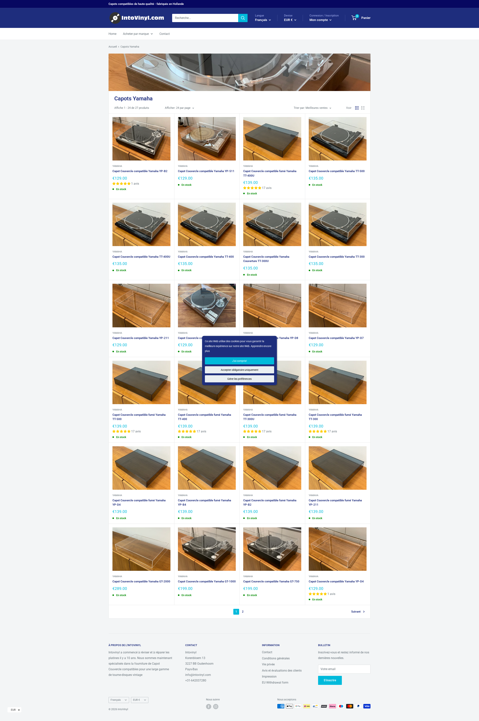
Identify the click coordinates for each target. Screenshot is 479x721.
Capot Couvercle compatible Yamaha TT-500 (337, 171)
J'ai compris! (239, 360)
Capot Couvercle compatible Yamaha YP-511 (206, 171)
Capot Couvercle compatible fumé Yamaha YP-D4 (139, 502)
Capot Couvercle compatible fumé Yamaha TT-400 (204, 417)
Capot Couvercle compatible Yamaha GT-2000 (141, 581)
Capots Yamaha (129, 46)
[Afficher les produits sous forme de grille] (357, 108)
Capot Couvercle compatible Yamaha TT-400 (206, 256)
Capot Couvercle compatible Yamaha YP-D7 (336, 338)
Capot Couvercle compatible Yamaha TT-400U (141, 256)
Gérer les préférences (239, 378)
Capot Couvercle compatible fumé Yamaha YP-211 (335, 502)
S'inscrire (330, 680)
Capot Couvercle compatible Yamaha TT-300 (337, 256)
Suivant (356, 611)
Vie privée (268, 664)
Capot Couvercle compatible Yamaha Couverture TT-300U (266, 259)
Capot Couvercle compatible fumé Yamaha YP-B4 (204, 502)
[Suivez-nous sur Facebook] (208, 706)
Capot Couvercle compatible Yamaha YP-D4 (336, 581)
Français (116, 699)
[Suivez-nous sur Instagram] (215, 706)
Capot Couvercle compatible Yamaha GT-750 (271, 581)
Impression (269, 676)
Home (112, 34)
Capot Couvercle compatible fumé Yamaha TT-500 (139, 417)
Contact (164, 34)
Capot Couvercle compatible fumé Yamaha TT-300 (335, 417)
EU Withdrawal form (275, 682)
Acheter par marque (136, 34)
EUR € (136, 699)
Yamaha (117, 166)
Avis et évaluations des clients (282, 670)
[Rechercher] (243, 18)
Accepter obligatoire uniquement (239, 369)
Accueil (113, 46)
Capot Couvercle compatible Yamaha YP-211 (140, 338)
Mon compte (319, 20)
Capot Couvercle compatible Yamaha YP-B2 (139, 171)
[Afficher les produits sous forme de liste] (363, 108)
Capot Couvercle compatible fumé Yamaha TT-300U (269, 417)
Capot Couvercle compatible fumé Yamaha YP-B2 (269, 502)
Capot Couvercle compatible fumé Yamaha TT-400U (269, 173)
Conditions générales (276, 658)
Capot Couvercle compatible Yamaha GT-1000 (207, 581)
